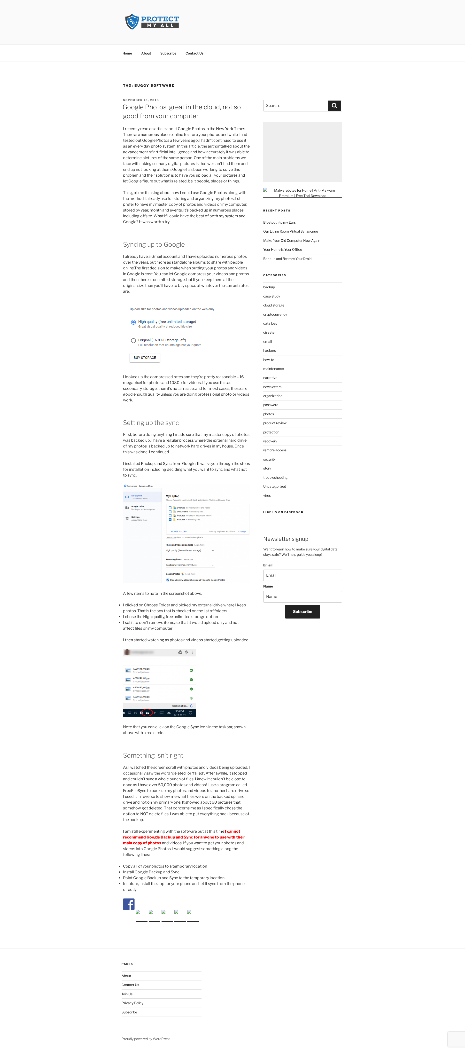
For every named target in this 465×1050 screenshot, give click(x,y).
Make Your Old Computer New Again (291, 240)
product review (275, 423)
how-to (268, 360)
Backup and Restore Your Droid (287, 259)
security (269, 459)
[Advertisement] (302, 152)
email (267, 341)
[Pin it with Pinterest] (167, 916)
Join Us (127, 994)
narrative (270, 378)
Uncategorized (274, 486)
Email (267, 565)
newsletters (272, 387)
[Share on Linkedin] (180, 916)
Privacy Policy (132, 1003)
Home (127, 53)
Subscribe (168, 53)
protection (271, 432)
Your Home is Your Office (282, 249)
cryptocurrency (275, 314)
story (267, 468)
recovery (270, 441)
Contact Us (194, 53)
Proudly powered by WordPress (146, 1039)
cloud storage (273, 305)
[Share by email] (193, 916)
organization (272, 396)
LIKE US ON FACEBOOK (283, 512)
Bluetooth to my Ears (279, 222)
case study (271, 296)
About (146, 53)
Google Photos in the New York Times (211, 128)
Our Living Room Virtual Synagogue (290, 231)
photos (268, 414)
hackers (269, 350)
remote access (275, 450)
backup (269, 287)
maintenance (273, 369)
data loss (270, 323)
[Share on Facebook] (129, 904)
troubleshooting (275, 477)
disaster (269, 332)
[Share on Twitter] (141, 916)
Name (268, 586)
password (270, 405)
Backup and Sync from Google (168, 463)
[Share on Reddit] (154, 916)
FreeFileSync (134, 790)
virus (267, 495)
